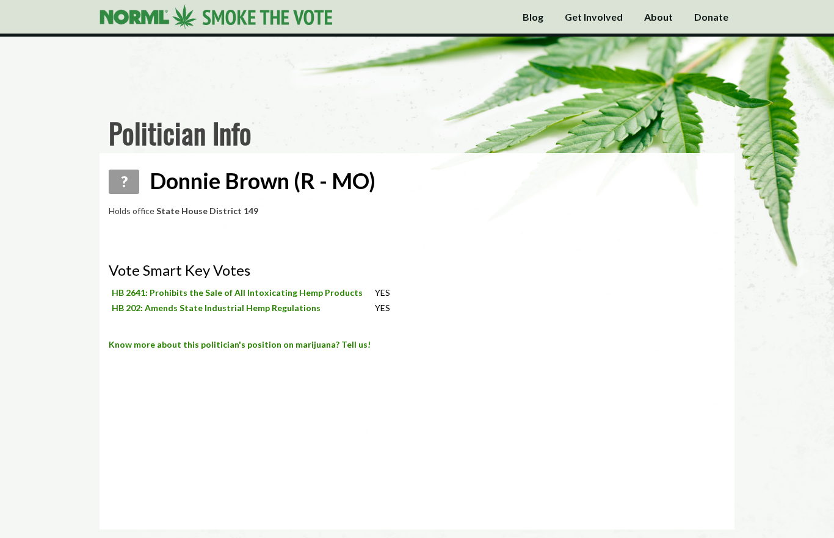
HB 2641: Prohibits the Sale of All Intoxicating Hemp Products (237, 292)
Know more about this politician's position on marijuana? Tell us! (240, 344)
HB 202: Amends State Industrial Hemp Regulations (216, 308)
